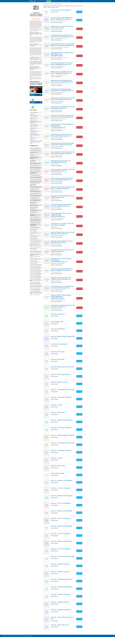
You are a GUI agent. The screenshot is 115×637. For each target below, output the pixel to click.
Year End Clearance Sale (33, 263)
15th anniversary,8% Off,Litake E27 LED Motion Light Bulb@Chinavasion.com (36, 181)
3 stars (36, 18)
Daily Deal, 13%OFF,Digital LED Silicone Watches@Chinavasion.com (36, 210)
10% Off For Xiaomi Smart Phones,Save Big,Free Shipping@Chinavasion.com (36, 163)
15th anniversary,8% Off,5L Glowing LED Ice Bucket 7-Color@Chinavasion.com (36, 195)
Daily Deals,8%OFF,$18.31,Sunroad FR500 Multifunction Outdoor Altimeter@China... (35, 158)
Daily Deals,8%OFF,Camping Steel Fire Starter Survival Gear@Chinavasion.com (36, 167)
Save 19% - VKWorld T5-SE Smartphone (36, 286)
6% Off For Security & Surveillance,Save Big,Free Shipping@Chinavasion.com (36, 218)
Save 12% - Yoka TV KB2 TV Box (35, 294)
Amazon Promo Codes (33, 128)
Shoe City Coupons (33, 118)
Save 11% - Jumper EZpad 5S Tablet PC (36, 251)
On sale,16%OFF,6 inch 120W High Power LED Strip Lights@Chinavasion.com (36, 222)
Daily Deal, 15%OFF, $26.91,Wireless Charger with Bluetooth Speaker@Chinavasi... (35, 225)
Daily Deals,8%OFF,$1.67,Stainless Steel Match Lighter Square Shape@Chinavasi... (36, 161)
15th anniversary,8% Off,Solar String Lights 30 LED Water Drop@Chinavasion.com (35, 184)
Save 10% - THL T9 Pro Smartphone (35, 272)
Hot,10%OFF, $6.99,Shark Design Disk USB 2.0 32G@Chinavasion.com (35, 227)
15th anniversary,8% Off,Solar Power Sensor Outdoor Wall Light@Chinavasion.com (35, 172)
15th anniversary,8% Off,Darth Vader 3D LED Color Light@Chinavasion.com (36, 200)
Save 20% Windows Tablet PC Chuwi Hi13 (36, 240)
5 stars (39, 18)
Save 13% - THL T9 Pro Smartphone (35, 269)
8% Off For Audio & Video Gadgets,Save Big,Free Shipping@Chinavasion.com (36, 150)
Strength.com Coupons (33, 123)
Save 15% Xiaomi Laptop (33, 237)
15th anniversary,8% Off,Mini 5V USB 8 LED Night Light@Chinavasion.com (35, 191)
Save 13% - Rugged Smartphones (35, 289)
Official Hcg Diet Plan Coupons (34, 125)
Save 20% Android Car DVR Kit (34, 243)
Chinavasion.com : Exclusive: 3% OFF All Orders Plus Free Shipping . (36, 205)
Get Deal (79, 11)
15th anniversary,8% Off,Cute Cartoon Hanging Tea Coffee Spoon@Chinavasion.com (35, 203)
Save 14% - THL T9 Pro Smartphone (35, 275)
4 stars (38, 18)
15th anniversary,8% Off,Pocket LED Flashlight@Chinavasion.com (35, 189)
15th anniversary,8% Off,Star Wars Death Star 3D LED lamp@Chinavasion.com (36, 193)
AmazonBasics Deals (33, 132)
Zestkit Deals (32, 139)
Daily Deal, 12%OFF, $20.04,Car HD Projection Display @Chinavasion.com (35, 220)
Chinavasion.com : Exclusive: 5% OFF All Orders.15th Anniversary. (36, 152)
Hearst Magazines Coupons (34, 131)
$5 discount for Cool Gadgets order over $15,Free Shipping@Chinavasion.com (36, 165)
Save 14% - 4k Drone (33, 260)
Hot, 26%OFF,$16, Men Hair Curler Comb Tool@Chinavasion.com (36, 212)
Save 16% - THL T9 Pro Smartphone (35, 266)
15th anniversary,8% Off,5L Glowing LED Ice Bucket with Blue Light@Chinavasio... (36, 187)
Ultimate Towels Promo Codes (34, 134)
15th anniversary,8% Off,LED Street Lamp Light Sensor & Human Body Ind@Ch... (36, 177)
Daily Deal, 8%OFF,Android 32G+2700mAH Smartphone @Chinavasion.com (34, 208)
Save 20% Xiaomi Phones (33, 232)
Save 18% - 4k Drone (33, 248)
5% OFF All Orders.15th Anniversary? (35, 148)
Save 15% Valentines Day (33, 229)
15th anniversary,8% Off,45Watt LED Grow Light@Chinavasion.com (35, 198)
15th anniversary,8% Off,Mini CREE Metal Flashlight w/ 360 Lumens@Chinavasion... (36, 179)
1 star (33, 18)
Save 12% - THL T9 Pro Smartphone (35, 278)
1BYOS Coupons (32, 129)
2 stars (34, 18)
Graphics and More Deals (33, 126)
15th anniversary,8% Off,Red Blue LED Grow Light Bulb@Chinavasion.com (35, 175)
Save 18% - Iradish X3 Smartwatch (35, 283)
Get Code (79, 28)
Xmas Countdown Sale (33, 230)
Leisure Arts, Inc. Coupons (34, 112)
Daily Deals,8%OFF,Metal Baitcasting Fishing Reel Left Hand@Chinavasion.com (36, 170)
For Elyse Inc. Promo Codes (34, 115)
